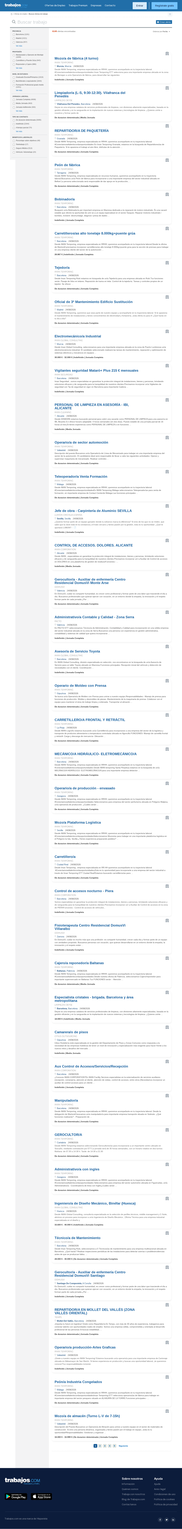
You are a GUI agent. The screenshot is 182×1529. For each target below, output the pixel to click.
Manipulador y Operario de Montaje (29, 55)
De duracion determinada (28, 120)
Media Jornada (24, 103)
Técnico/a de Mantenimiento (78, 1238)
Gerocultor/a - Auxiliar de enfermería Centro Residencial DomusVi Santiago (90, 1273)
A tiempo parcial (24, 128)
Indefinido (22, 124)
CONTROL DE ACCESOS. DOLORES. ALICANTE (94, 545)
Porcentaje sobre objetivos (28, 141)
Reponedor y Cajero (24, 64)
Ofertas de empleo (20, 14)
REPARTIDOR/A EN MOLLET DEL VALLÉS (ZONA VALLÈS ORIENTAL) (95, 1311)
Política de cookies (164, 1499)
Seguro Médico (24, 148)
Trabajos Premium (78, 5)
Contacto (110, 5)
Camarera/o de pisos (71, 1032)
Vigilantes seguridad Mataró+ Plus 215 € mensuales (96, 370)
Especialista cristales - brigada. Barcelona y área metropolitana (94, 999)
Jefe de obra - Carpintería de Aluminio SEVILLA (93, 511)
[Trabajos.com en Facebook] (160, 1519)
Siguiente (123, 1446)
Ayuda (157, 1484)
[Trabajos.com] (16, 7)
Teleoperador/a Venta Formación (81, 476)
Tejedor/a (62, 267)
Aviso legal (160, 1489)
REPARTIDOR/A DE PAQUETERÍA (82, 130)
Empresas (96, 5)
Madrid (18, 38)
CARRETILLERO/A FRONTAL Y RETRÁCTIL (90, 720)
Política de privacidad (165, 1504)
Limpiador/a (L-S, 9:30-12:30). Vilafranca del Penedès (90, 94)
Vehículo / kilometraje (26, 152)
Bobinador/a (65, 199)
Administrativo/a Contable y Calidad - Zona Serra (94, 617)
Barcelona (20, 34)
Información (128, 1484)
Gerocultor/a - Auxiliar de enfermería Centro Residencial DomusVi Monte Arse (90, 581)
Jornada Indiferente (26, 107)
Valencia (19, 42)
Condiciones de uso (164, 1494)
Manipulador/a (66, 1100)
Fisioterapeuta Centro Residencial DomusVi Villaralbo (90, 927)
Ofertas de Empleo (55, 5)
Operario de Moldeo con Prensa (80, 685)
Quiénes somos (130, 1489)
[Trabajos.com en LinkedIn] (173, 1519)
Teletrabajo (22, 144)
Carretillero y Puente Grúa (26, 60)
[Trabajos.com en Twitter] (166, 1519)
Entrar (139, 5)
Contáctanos (129, 1504)
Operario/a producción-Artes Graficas (85, 1347)
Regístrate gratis (164, 5)
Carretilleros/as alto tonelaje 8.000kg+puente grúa (95, 233)
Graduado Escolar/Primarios (29, 77)
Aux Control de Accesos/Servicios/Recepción (91, 1066)
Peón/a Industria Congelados (78, 1382)
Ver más (19, 46)
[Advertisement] (106, 43)
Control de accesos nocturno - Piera (84, 891)
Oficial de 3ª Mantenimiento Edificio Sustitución (94, 302)
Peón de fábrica (67, 165)
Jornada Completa (26, 99)
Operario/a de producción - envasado (85, 788)
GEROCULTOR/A (68, 1134)
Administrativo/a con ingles (77, 1169)
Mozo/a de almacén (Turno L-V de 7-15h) (87, 1416)
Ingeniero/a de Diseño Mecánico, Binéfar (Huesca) (95, 1203)
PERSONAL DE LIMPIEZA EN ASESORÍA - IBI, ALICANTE (92, 406)
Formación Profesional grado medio (30, 86)
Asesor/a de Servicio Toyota (77, 651)
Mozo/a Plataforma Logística (78, 822)
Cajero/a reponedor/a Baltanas (79, 963)
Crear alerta (165, 22)
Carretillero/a (65, 856)
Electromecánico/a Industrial (78, 336)
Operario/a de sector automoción (81, 442)
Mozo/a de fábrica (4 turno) (76, 58)
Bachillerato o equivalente (29, 81)
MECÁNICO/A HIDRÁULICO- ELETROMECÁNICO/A (96, 754)
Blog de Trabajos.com (133, 1499)
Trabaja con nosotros (133, 1494)
